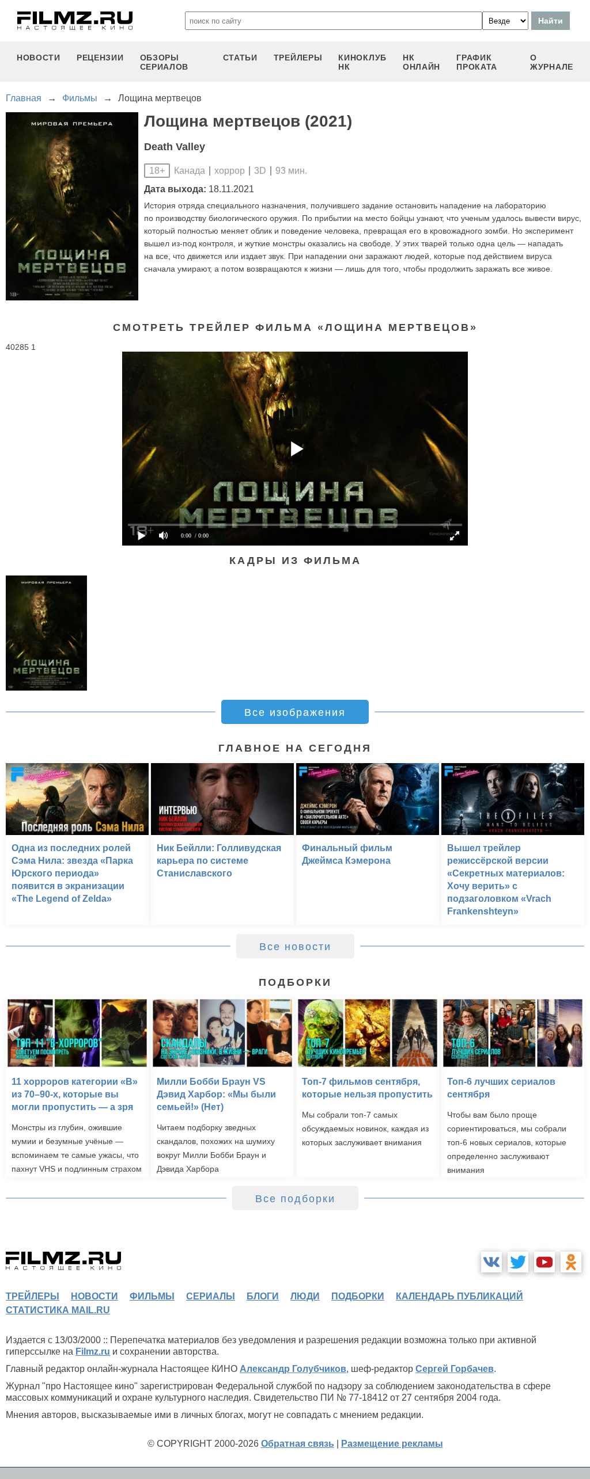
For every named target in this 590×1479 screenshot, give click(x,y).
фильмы (152, 1296)
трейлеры (298, 57)
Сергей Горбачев (454, 1369)
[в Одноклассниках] (571, 1262)
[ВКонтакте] (491, 1262)
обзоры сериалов (164, 62)
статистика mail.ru (58, 1310)
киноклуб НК (362, 62)
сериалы (210, 1296)
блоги (263, 1296)
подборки (357, 1296)
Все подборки (295, 1198)
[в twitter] (518, 1262)
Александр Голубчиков (293, 1369)
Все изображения (295, 712)
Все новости (295, 946)
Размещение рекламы (392, 1443)
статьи (240, 57)
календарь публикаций (459, 1296)
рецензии (100, 57)
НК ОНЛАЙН (421, 62)
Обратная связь (297, 1443)
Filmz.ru (92, 1351)
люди (305, 1296)
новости (38, 57)
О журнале (551, 62)
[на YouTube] (544, 1262)
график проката (476, 62)
